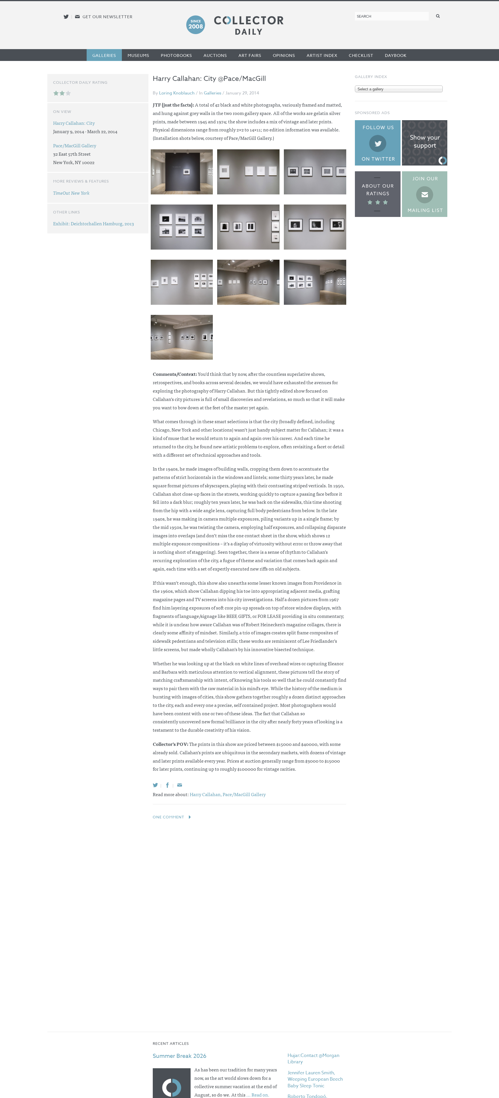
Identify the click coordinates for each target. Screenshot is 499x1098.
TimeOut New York (71, 192)
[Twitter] (155, 785)
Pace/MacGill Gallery (244, 794)
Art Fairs (250, 55)
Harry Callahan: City (74, 123)
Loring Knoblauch (177, 93)
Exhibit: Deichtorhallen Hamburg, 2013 (93, 223)
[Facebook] (167, 785)
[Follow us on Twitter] (66, 16)
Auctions (215, 55)
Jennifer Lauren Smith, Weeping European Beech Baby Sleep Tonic (315, 1079)
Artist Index (322, 55)
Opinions (284, 55)
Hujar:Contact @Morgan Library (313, 1058)
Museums (138, 55)
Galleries (104, 55)
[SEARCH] (438, 16)
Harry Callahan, (206, 794)
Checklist (361, 55)
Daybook (396, 55)
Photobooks (176, 55)
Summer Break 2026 (179, 1056)
